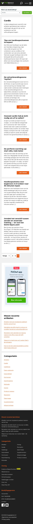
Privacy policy (6, 519)
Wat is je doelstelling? (9, 9)
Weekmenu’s (5, 471)
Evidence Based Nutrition (11, 469)
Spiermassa (7, 398)
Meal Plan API (6, 485)
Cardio (6, 363)
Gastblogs (7, 367)
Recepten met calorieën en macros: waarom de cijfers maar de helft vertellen (15, 335)
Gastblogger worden (8, 479)
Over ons (4, 482)
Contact (4, 501)
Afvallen (6, 360)
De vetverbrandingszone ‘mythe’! (15, 78)
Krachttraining (8, 381)
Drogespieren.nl (7, 3)
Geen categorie (9, 370)
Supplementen (9, 402)
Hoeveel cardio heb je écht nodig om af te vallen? (16, 117)
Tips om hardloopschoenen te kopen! (16, 41)
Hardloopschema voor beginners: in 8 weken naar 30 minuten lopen (16, 184)
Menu (26, 3)
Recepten (7, 395)
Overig (6, 388)
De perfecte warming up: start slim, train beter (15, 150)
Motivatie (7, 384)
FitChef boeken (6, 477)
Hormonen (7, 377)
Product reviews (9, 391)
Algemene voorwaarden (9, 517)
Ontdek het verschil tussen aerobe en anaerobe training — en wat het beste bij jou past (16, 222)
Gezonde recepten (7, 474)
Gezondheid (8, 374)
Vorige (5, 256)
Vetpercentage (8, 405)
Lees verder (23, 68)
